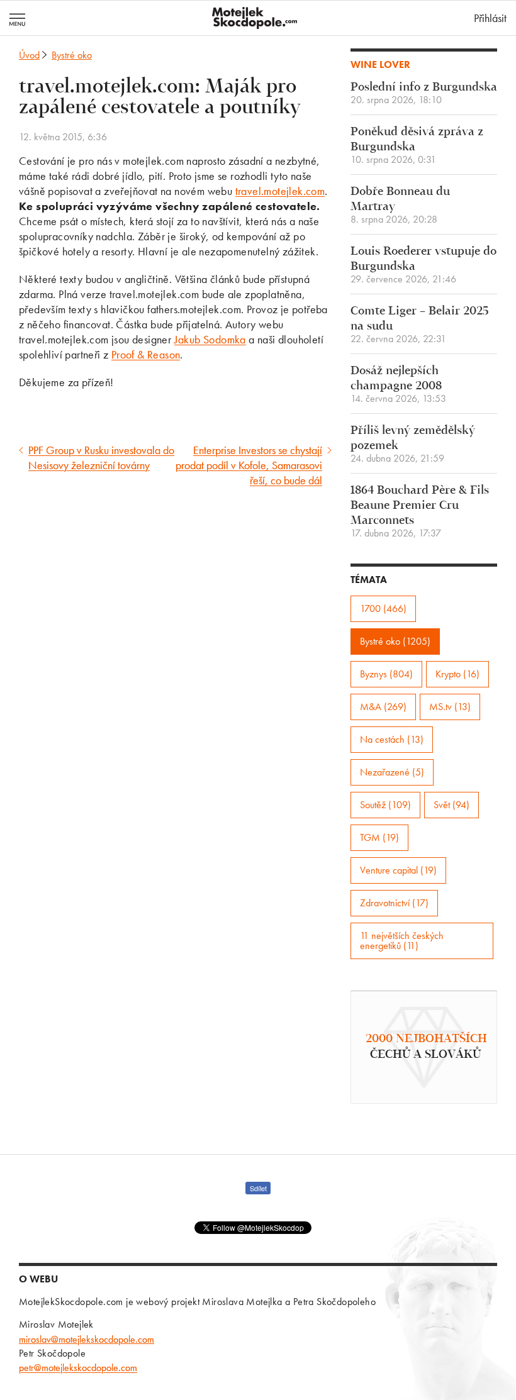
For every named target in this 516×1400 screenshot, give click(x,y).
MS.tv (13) (450, 706)
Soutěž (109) (385, 804)
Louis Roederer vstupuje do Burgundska (423, 265)
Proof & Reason (146, 354)
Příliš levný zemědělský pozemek (413, 444)
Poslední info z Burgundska (424, 93)
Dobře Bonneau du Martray (400, 205)
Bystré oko (72, 55)
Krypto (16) (457, 674)
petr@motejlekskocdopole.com (78, 1367)
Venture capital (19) (398, 870)
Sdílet (258, 1188)
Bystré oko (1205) (395, 641)
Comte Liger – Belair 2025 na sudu (419, 325)
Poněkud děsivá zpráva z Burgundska (417, 145)
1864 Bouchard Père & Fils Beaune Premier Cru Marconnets (420, 511)
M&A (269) (383, 706)
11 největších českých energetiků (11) (402, 940)
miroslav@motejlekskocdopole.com (86, 1339)
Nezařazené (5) (392, 772)
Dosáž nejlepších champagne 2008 (398, 384)
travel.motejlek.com (280, 191)
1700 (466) (383, 608)
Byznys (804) (386, 674)
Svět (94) (451, 804)
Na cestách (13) (391, 739)
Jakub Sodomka (210, 339)
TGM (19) (379, 837)
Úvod (29, 55)
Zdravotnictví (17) (394, 902)
